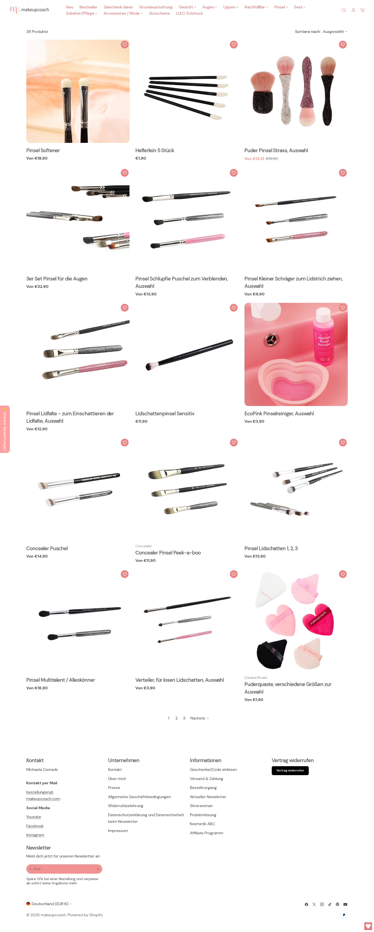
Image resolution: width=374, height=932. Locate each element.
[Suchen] (344, 10)
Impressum (118, 830)
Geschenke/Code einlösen (213, 769)
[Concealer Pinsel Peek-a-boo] (187, 489)
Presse (114, 787)
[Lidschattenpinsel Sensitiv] (187, 354)
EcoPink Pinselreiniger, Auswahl (279, 413)
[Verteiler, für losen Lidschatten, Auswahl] (187, 620)
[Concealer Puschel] (78, 489)
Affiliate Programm (206, 832)
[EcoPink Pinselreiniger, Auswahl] (296, 354)
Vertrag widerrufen (290, 771)
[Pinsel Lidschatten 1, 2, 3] (296, 489)
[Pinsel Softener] (78, 91)
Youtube (33, 817)
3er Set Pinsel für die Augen (56, 278)
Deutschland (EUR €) (50, 903)
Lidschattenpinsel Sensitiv (164, 413)
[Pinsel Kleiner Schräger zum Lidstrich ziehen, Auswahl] (296, 219)
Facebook (35, 825)
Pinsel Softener (43, 150)
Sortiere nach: (308, 31)
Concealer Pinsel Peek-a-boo (168, 552)
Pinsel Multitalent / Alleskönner (60, 680)
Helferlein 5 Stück (154, 150)
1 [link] (168, 718)
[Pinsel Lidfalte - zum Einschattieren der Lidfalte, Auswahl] (78, 354)
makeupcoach (53, 915)
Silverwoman (201, 805)
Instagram (35, 835)
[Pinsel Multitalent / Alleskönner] (78, 620)
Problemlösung (203, 814)
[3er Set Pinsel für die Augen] (78, 219)
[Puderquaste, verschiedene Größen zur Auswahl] (296, 620)
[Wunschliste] (125, 44)
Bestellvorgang (203, 787)
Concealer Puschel (47, 548)
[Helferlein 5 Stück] (187, 91)
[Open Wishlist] (368, 926)
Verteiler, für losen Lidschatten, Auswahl (179, 680)
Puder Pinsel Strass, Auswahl (276, 150)
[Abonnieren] (98, 869)
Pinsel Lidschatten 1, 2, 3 (271, 548)
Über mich (117, 778)
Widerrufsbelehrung (125, 805)
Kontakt (115, 769)
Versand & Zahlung (206, 778)
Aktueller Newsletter (208, 796)
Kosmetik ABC (202, 824)
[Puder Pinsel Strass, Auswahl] (296, 91)
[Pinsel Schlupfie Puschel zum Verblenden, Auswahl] (187, 219)
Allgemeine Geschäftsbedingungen (139, 796)
